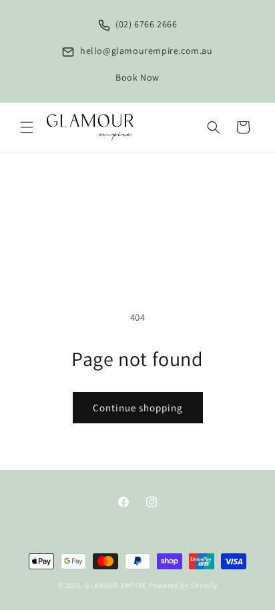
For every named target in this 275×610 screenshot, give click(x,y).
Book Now (137, 77)
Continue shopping (138, 407)
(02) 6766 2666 (145, 24)
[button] (26, 127)
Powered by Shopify (183, 585)
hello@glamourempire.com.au (144, 51)
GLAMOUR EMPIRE (116, 585)
